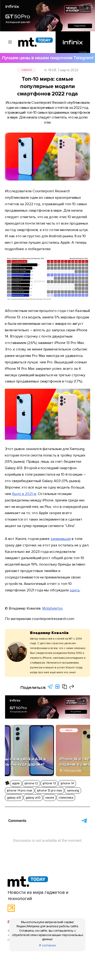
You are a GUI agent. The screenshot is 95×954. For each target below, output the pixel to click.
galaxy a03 (33, 798)
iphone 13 (49, 783)
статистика (66, 798)
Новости (26, 70)
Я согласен (47, 945)
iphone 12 (31, 783)
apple (16, 783)
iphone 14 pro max (19, 790)
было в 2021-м (24, 494)
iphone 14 (67, 783)
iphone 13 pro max (49, 790)
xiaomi (49, 798)
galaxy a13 (14, 798)
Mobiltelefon (52, 608)
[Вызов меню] (10, 42)
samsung (73, 790)
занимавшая (60, 538)
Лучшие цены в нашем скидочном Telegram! (47, 58)
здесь (75, 590)
